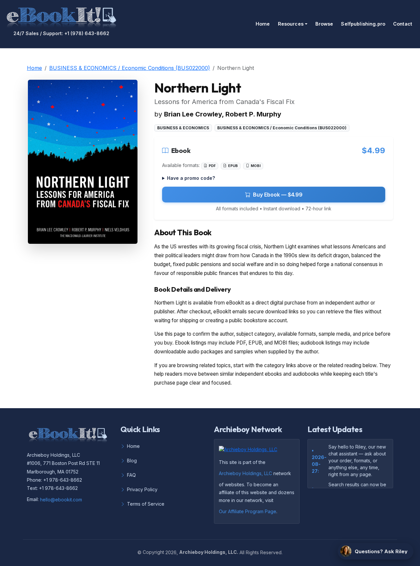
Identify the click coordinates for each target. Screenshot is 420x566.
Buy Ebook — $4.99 (278, 194)
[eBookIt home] (61, 16)
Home (263, 24)
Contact (402, 24)
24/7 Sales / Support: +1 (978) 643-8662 (61, 33)
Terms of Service (145, 504)
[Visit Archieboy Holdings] (250, 451)
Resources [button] (291, 24)
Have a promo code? (191, 178)
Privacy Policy (142, 489)
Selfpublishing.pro (363, 24)
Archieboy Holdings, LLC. (208, 552)
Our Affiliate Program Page (247, 511)
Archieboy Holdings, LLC (245, 473)
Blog (132, 460)
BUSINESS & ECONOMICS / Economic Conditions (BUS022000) (129, 68)
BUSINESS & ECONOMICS (183, 127)
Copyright (153, 552)
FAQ (131, 475)
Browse (324, 24)
